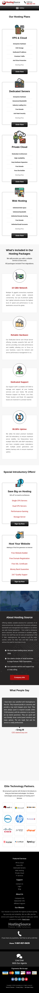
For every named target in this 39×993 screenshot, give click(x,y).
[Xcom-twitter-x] (16, 979)
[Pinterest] (26, 979)
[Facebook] (12, 979)
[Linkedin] (19, 979)
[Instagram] (23, 979)
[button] (17, 8)
